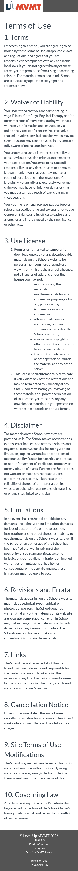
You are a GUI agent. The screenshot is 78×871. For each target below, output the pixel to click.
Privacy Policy (39, 864)
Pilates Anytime (39, 844)
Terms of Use (39, 860)
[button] (71, 6)
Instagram (39, 848)
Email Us (39, 840)
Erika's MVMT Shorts (39, 852)
